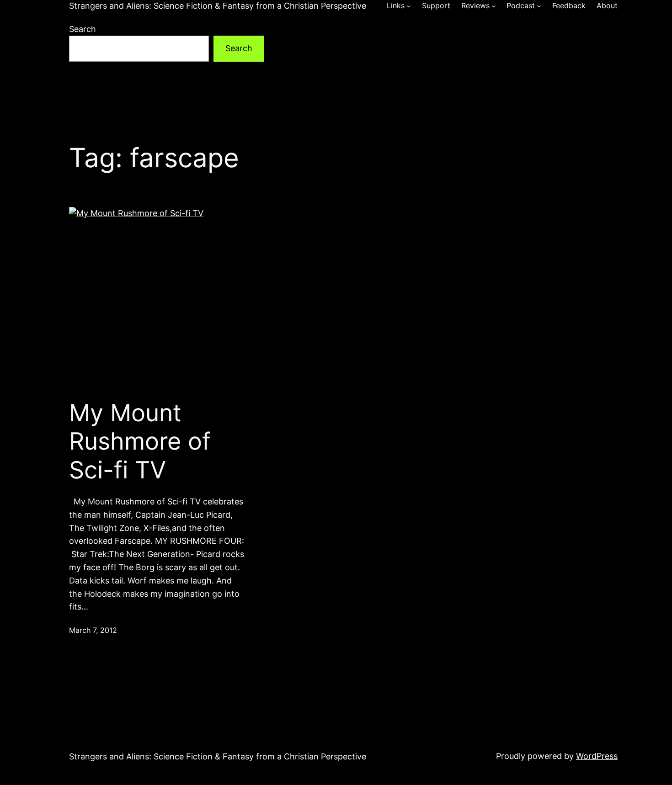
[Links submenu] (408, 6)
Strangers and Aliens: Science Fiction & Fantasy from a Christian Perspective (217, 6)
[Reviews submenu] (493, 6)
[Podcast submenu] (539, 6)
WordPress (597, 756)
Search (82, 29)
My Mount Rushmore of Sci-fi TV (140, 441)
